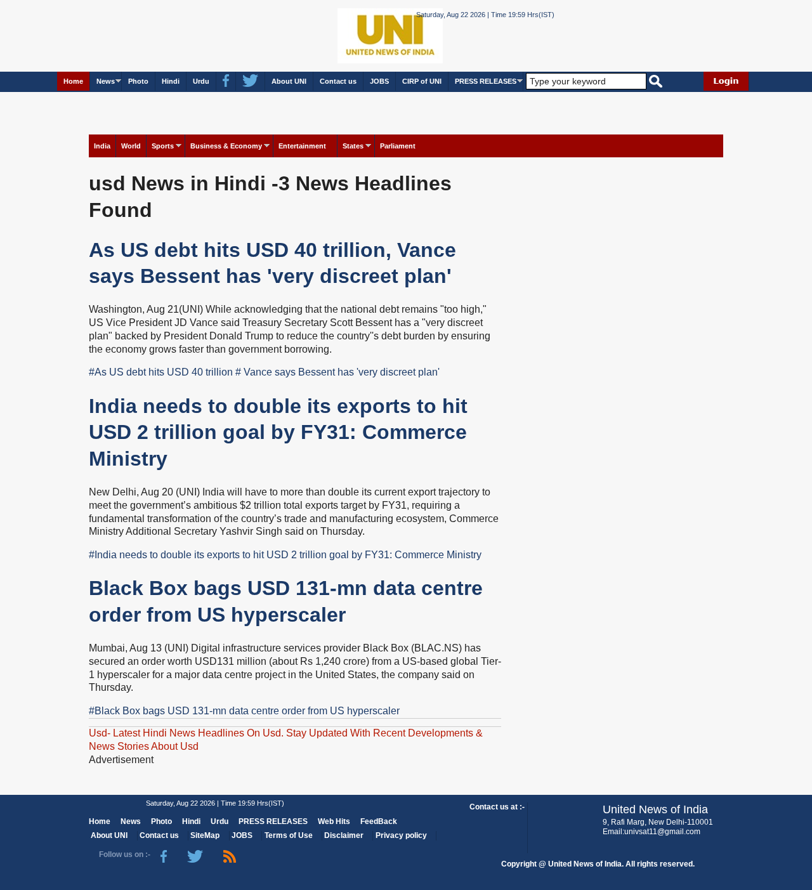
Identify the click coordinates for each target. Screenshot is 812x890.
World (131, 146)
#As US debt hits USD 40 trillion (161, 372)
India (102, 146)
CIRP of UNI (422, 81)
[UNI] (355, 35)
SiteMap (204, 835)
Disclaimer (343, 835)
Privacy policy (401, 835)
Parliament (398, 146)
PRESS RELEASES (485, 81)
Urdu (201, 81)
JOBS (379, 81)
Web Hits (334, 821)
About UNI (289, 81)
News (105, 81)
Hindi (171, 81)
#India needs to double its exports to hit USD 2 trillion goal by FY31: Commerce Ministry (285, 554)
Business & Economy (226, 146)
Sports (163, 146)
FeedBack (378, 821)
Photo (138, 81)
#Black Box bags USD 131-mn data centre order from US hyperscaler (244, 710)
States (353, 146)
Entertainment (302, 146)
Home (73, 81)
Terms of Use (289, 835)
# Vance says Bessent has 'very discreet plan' (337, 372)
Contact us (338, 81)
